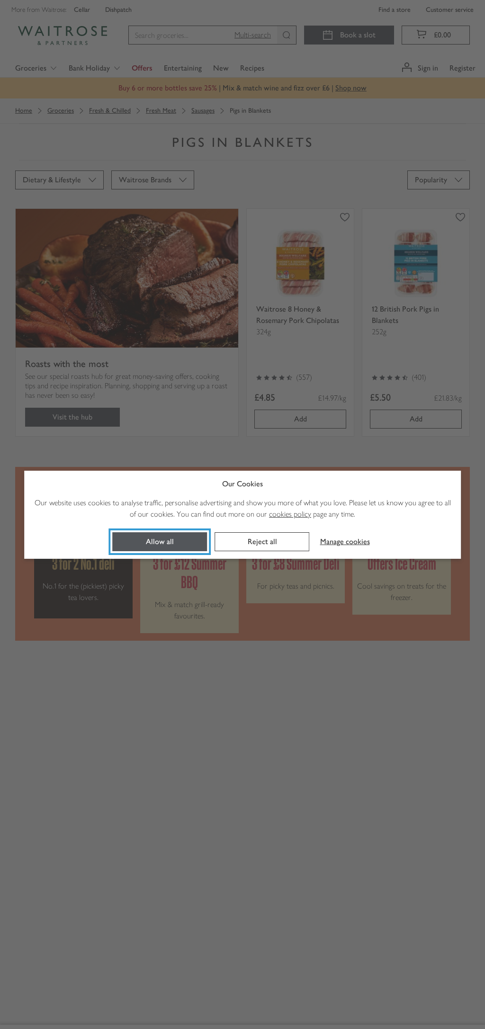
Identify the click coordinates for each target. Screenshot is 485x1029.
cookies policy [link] (290, 514)
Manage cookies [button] (345, 541)
